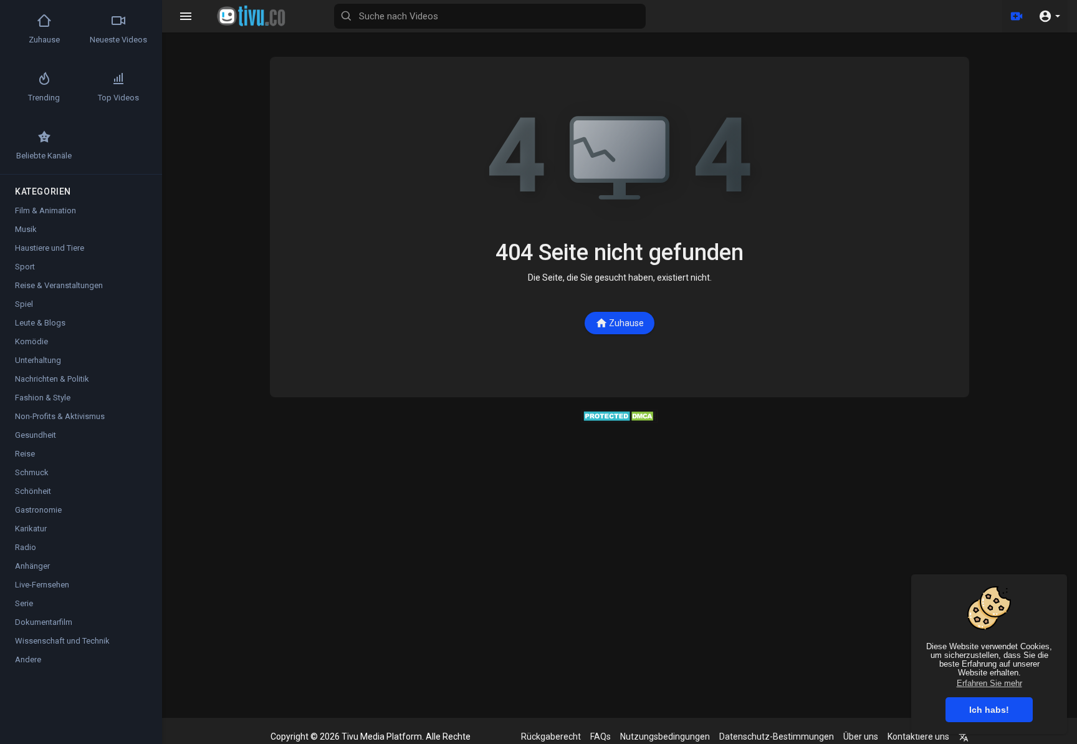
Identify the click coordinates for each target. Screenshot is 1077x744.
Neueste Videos (118, 39)
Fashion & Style (42, 397)
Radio (25, 547)
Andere (28, 659)
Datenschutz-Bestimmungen (776, 737)
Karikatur (31, 528)
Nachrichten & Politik (52, 379)
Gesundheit (35, 435)
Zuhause (626, 323)
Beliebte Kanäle (44, 155)
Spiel (24, 304)
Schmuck (32, 472)
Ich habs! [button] (989, 710)
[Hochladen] (1016, 16)
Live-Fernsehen (42, 584)
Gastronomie (38, 510)
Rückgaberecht (551, 737)
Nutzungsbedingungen (665, 737)
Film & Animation (45, 210)
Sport (25, 266)
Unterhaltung (38, 360)
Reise (25, 453)
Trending (44, 97)
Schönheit (33, 491)
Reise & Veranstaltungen (59, 285)
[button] (1049, 16)
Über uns (860, 737)
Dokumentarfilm (43, 622)
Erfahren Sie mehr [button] (989, 683)
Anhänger (32, 566)
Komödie (31, 341)
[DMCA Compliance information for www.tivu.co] (620, 415)
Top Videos (118, 97)
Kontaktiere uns (918, 737)
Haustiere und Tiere (49, 248)
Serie (24, 603)
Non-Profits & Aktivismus (60, 416)
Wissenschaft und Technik (62, 640)
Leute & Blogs (40, 322)
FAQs (600, 737)
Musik (26, 229)
